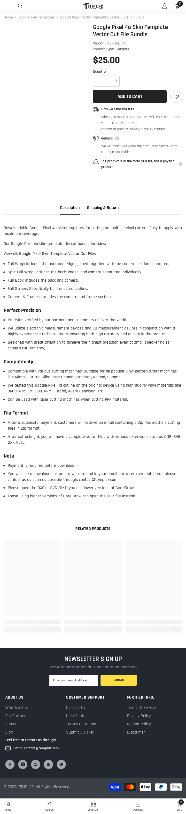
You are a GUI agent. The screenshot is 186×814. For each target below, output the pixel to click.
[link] (32, 622)
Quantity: (100, 71)
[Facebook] (10, 764)
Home (8, 17)
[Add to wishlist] (176, 97)
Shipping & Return (103, 207)
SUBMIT (118, 680)
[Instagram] (22, 764)
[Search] (20, 6)
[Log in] (164, 6)
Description (70, 207)
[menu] (6, 6)
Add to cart (129, 96)
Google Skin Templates (36, 17)
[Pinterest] (35, 764)
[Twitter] (61, 764)
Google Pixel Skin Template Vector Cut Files (57, 253)
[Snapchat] (48, 764)
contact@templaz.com (98, 479)
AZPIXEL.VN (116, 43)
